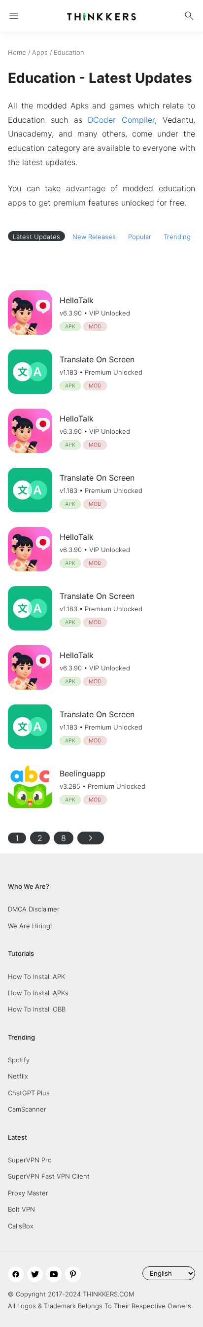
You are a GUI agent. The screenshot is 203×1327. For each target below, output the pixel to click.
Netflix (18, 1076)
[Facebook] (16, 1274)
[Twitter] (35, 1274)
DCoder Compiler (121, 120)
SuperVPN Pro (30, 1160)
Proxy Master (28, 1193)
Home (17, 52)
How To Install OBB (37, 1009)
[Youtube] (54, 1274)
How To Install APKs (38, 993)
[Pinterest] (73, 1274)
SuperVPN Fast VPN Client (49, 1176)
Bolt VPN (21, 1209)
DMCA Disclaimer (34, 909)
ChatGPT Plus (29, 1093)
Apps (40, 52)
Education (69, 52)
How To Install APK (36, 976)
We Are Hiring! (30, 926)
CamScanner (27, 1109)
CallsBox (21, 1226)
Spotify (19, 1060)
